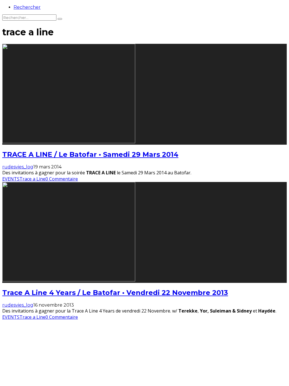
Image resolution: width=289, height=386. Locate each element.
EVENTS (10, 179)
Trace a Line (32, 179)
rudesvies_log (17, 167)
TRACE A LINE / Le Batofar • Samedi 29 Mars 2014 (90, 154)
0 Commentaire (61, 179)
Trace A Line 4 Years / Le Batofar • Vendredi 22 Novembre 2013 (115, 293)
